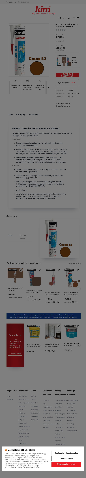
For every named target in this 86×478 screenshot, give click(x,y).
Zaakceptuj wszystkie (66, 464)
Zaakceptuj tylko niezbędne (66, 453)
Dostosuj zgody (66, 458)
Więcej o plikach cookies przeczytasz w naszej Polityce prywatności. (22, 466)
